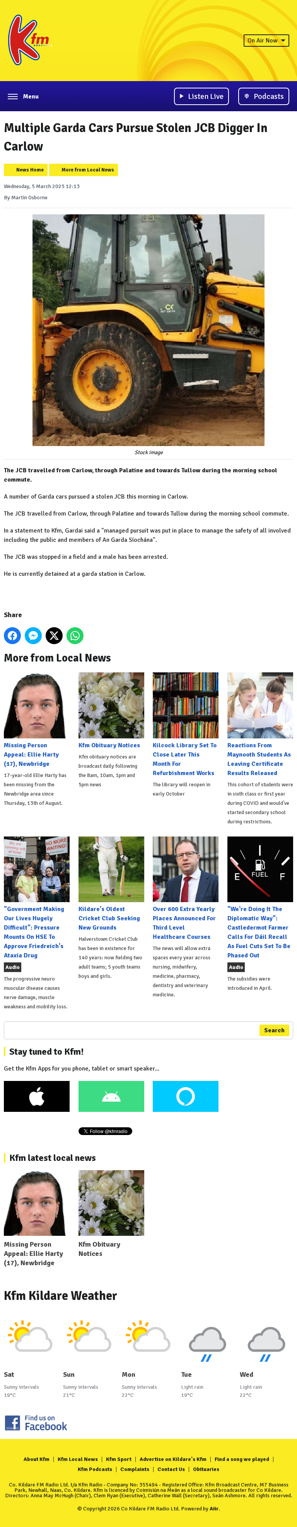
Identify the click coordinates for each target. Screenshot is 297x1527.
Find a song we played (242, 1459)
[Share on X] (54, 635)
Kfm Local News (78, 1459)
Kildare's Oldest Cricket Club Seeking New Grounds (109, 918)
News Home (30, 170)
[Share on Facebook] (12, 635)
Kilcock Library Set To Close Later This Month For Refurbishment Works (185, 759)
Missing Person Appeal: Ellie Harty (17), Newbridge (31, 754)
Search (274, 1030)
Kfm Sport (118, 1459)
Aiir (214, 1508)
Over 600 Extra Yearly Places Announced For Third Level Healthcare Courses (184, 923)
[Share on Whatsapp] (75, 635)
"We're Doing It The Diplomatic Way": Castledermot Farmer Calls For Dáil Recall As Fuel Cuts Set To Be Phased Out (258, 932)
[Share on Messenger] (33, 635)
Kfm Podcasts (95, 1469)
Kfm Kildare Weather (60, 1295)
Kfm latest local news (52, 1158)
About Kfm (37, 1459)
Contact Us (171, 1469)
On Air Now (263, 40)
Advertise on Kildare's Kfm (173, 1459)
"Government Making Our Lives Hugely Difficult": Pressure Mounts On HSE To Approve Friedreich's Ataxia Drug (34, 932)
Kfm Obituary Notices (109, 745)
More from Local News (87, 170)
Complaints (134, 1469)
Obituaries (206, 1469)
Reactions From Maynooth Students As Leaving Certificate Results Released (259, 759)
